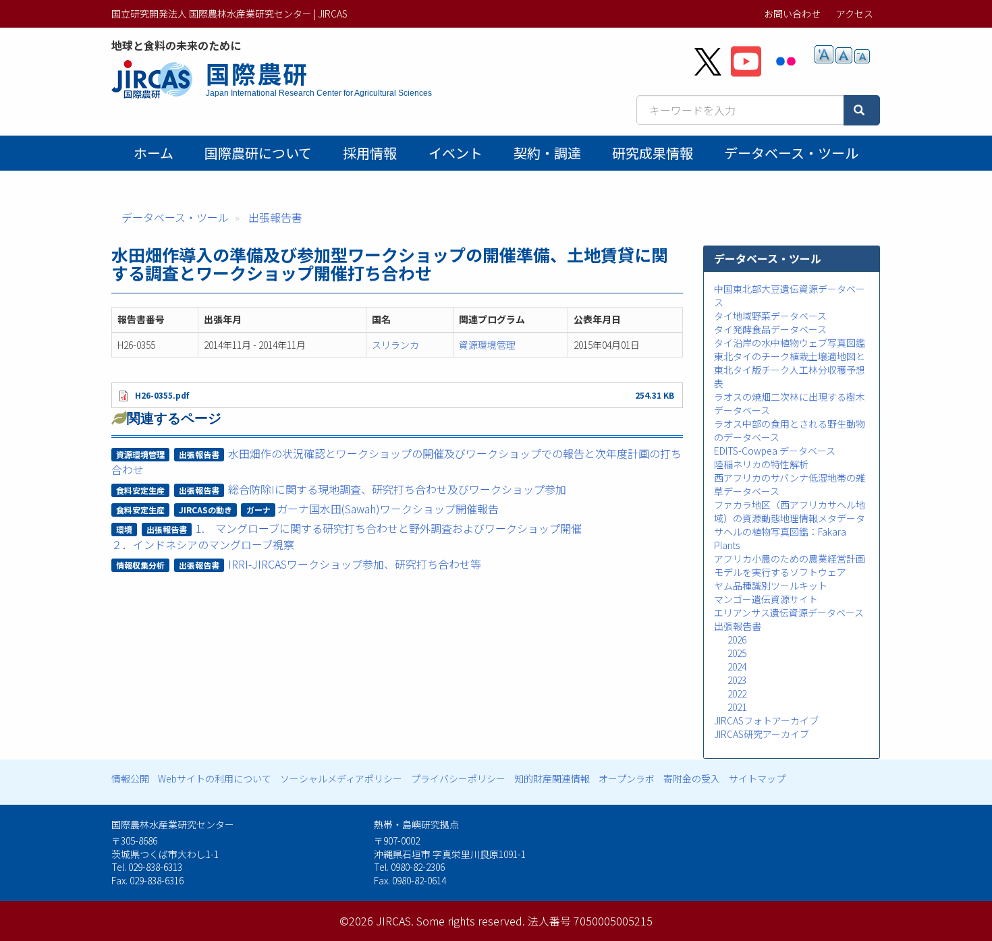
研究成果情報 (652, 153)
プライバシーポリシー (458, 778)
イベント (456, 153)
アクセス (854, 13)
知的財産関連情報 (552, 778)
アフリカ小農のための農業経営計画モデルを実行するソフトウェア (789, 565)
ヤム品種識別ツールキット (770, 585)
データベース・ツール (791, 153)
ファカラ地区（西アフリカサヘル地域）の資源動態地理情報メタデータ (789, 511)
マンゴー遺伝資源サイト (766, 599)
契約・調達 (547, 153)
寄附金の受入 (691, 778)
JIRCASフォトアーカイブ (766, 720)
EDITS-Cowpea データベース (774, 450)
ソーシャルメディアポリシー (341, 778)
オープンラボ (627, 778)
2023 (736, 680)
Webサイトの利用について (214, 778)
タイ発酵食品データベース (770, 329)
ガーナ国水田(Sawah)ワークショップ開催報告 (388, 509)
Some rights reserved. (470, 921)
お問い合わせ (792, 13)
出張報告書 (275, 217)
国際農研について (258, 153)
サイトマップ (757, 778)
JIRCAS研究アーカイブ (761, 734)
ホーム (153, 153)
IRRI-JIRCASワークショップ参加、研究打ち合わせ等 (354, 564)
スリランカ (395, 344)
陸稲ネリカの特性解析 (761, 464)
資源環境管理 (487, 344)
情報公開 (130, 778)
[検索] (862, 110)
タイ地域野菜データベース (770, 315)
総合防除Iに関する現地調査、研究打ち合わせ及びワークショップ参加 (397, 489)
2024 (736, 666)
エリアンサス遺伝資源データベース (789, 612)
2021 (736, 707)
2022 (736, 693)
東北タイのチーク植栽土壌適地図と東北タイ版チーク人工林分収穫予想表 (789, 369)
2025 (736, 653)
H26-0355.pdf (162, 395)
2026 (736, 639)
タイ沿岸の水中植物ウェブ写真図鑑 (789, 342)
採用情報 (370, 153)
